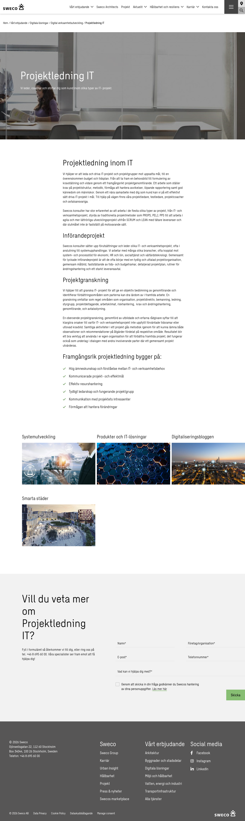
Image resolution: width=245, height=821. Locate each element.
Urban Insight (109, 768)
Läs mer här (159, 689)
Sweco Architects (107, 7)
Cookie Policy (58, 813)
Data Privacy (40, 813)
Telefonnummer (198, 657)
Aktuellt (138, 7)
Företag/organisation (201, 643)
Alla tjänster (153, 799)
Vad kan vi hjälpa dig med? (135, 671)
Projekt (125, 7)
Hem (5, 23)
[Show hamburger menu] (231, 7)
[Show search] (241, 10)
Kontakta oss (210, 7)
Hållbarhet (107, 776)
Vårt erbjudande (79, 7)
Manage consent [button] (106, 813)
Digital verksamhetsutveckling (67, 23)
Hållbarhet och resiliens (164, 7)
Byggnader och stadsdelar (163, 760)
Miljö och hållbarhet (158, 776)
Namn (122, 643)
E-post (122, 657)
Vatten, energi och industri (163, 783)
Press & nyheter (111, 791)
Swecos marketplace (114, 799)
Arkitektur (152, 753)
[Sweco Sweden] (13, 7)
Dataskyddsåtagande (81, 813)
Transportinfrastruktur (160, 791)
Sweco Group (109, 753)
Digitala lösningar (39, 23)
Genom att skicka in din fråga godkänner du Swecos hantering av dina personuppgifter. (160, 686)
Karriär (191, 7)
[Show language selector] (241, 3)
